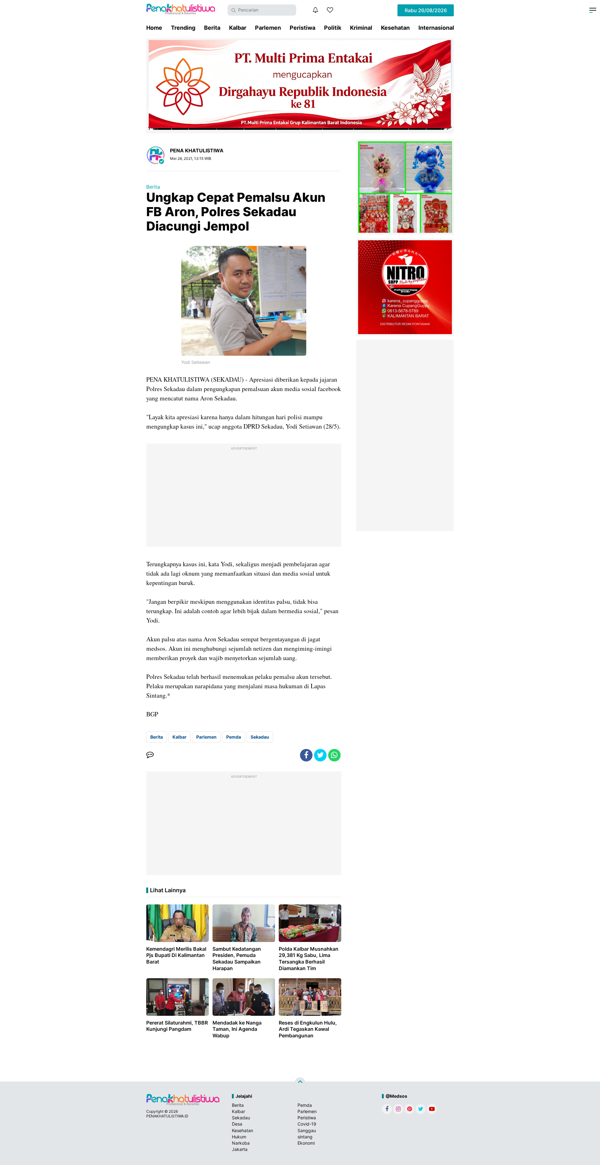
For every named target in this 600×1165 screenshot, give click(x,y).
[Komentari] (150, 755)
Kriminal (361, 27)
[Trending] (330, 10)
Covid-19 (307, 1124)
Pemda (233, 737)
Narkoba (241, 1143)
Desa (237, 1124)
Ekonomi (306, 1143)
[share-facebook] (306, 755)
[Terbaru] (315, 10)
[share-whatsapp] (334, 755)
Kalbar (237, 27)
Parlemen (268, 27)
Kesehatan (395, 27)
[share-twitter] (320, 755)
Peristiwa (302, 27)
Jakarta (240, 1149)
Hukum (239, 1136)
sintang (305, 1136)
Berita (212, 27)
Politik (332, 27)
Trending (183, 27)
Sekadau (260, 737)
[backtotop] (300, 1082)
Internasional (436, 27)
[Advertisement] (243, 497)
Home (154, 27)
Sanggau (307, 1130)
